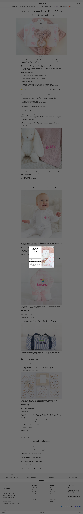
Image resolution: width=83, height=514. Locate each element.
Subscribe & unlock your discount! (35, 261)
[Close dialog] (53, 247)
